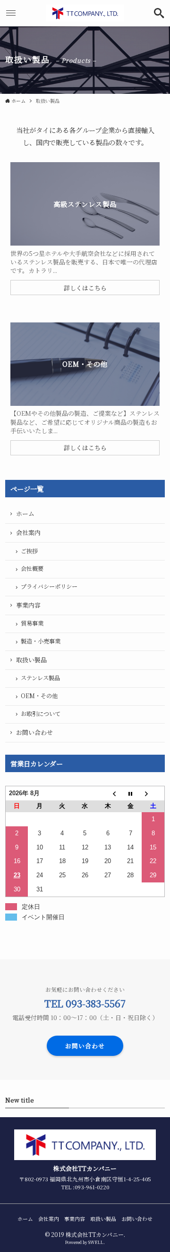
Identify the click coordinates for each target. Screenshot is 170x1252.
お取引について (40, 713)
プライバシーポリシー (49, 586)
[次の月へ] (153, 793)
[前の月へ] (107, 793)
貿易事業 (32, 623)
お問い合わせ (34, 732)
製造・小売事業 (40, 641)
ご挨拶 (29, 551)
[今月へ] (130, 793)
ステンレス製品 (40, 678)
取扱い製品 (31, 659)
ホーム (25, 513)
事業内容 (28, 605)
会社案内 (28, 532)
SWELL (95, 1242)
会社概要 (32, 568)
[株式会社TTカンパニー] (85, 13)
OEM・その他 (39, 696)
